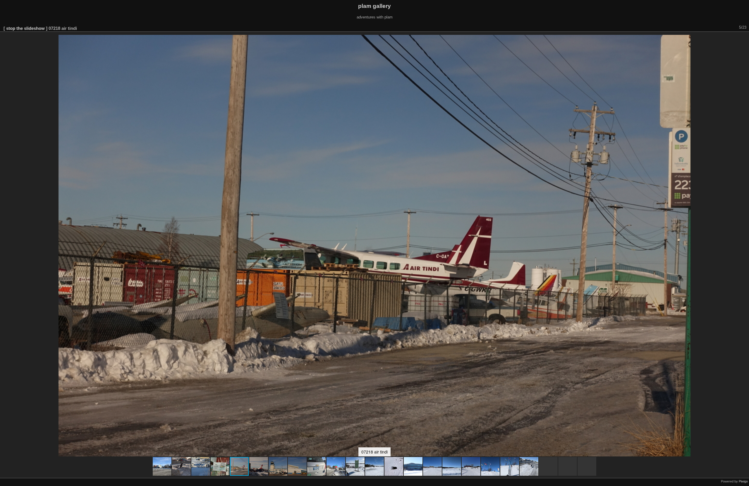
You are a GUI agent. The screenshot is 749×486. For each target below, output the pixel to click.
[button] (162, 466)
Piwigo (743, 481)
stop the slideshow (25, 28)
